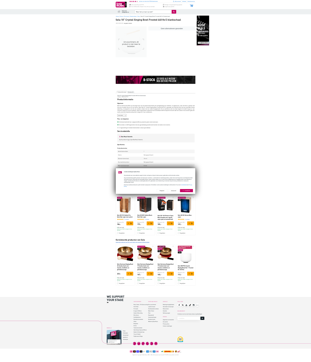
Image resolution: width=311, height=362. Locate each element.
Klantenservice (191, 1)
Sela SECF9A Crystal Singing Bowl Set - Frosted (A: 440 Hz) (185, 267)
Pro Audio (136, 308)
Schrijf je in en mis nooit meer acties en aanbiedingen (189, 314)
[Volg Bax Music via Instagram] (193, 305)
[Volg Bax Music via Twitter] (182, 305)
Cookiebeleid (184, 184)
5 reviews (126, 219)
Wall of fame (151, 311)
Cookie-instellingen (167, 326)
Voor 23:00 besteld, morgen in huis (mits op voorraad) (143, 6)
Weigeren (162, 190)
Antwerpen (125, 339)
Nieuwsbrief (151, 315)
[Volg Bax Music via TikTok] (190, 305)
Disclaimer (165, 321)
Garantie (165, 311)
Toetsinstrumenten (138, 327)
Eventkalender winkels (153, 308)
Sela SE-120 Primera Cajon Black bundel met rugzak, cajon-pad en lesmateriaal (165, 217)
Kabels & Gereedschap (139, 332)
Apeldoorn (125, 337)
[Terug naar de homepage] (118, 11)
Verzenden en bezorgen (168, 306)
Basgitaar (136, 323)
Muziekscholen (151, 319)
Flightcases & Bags (138, 336)
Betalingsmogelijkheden (168, 304)
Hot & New (136, 306)
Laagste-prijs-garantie (169, 6)
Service (165, 301)
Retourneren (166, 308)
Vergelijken (122, 233)
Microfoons (136, 315)
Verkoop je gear (166, 313)
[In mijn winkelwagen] (129, 223)
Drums (135, 325)
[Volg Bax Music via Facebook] (179, 305)
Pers (149, 313)
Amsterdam (125, 335)
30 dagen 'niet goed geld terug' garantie (173, 4)
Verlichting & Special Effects (140, 330)
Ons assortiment (152, 304)
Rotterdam (125, 333)
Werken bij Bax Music (153, 321)
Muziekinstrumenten (138, 319)
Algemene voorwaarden (168, 319)
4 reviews (187, 219)
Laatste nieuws (151, 306)
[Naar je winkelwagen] (191, 4)
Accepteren (187, 190)
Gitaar (135, 321)
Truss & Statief (137, 334)
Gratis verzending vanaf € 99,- (137, 4)
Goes (124, 331)
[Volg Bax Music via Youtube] (186, 305)
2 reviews (146, 219)
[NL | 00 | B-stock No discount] (155, 80)
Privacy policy (166, 324)
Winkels (184, 1)
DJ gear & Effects (138, 311)
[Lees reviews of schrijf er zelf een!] (119, 23)
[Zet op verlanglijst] (132, 197)
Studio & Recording (138, 313)
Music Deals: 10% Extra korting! (141, 304)
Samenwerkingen (152, 317)
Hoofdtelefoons (137, 317)
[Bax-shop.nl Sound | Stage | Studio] (121, 4)
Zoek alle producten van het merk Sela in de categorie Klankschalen (132, 242)
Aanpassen (173, 190)
